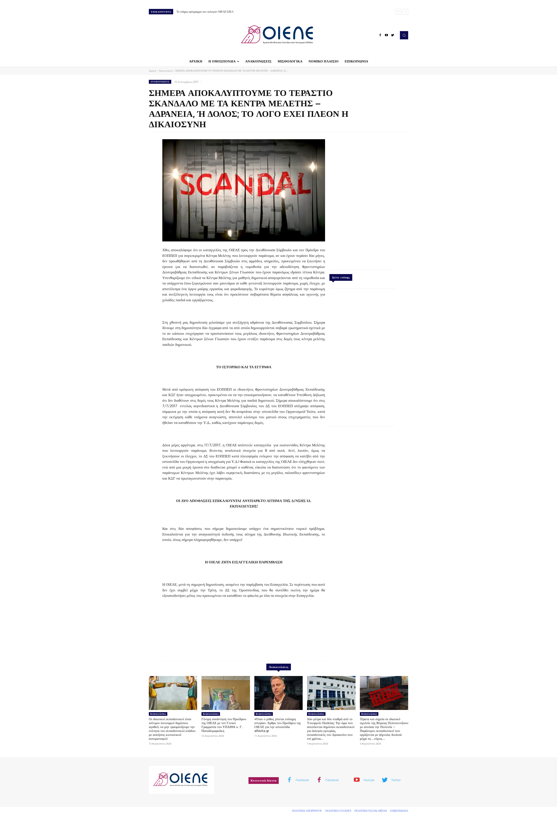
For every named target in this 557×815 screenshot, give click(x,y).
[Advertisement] (362, 199)
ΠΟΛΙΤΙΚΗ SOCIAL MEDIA (370, 810)
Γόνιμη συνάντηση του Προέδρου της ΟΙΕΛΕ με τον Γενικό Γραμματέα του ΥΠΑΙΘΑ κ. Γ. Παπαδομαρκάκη (223, 725)
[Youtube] (386, 35)
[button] (404, 35)
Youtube (369, 780)
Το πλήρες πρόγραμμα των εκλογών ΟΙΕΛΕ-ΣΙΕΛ (204, 11)
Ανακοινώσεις (166, 70)
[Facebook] (380, 35)
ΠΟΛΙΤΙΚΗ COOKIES (338, 810)
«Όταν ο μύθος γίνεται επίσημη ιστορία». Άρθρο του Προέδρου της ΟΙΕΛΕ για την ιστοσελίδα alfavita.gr (277, 725)
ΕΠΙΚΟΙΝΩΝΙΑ (399, 810)
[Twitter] (392, 35)
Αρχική (152, 70)
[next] (405, 11)
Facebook (302, 780)
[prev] (398, 11)
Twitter (396, 780)
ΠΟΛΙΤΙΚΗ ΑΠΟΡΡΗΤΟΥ (307, 810)
